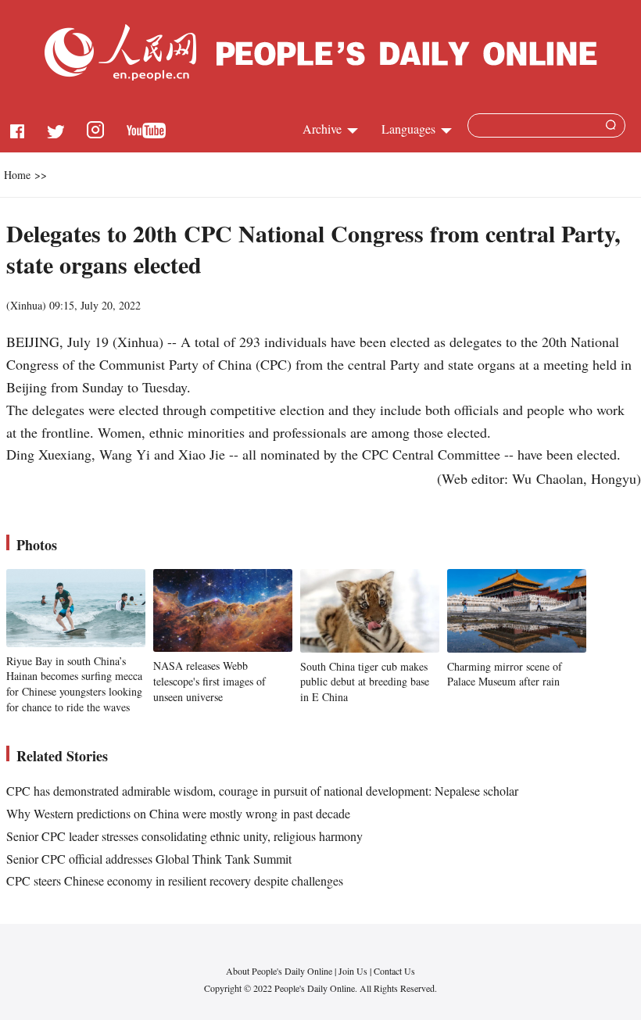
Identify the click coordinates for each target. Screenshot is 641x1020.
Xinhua (26, 305)
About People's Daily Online (279, 971)
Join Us (354, 971)
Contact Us (394, 971)
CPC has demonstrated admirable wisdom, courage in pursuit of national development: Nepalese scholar (262, 790)
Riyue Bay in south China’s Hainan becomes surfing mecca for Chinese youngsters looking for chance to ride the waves (74, 683)
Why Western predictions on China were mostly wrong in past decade (178, 813)
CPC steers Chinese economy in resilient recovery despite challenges (174, 880)
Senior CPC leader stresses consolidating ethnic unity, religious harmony (184, 836)
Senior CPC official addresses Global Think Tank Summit (149, 858)
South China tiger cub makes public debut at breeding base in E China (364, 681)
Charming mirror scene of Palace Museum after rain (504, 674)
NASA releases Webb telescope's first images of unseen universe (209, 680)
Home (17, 174)
